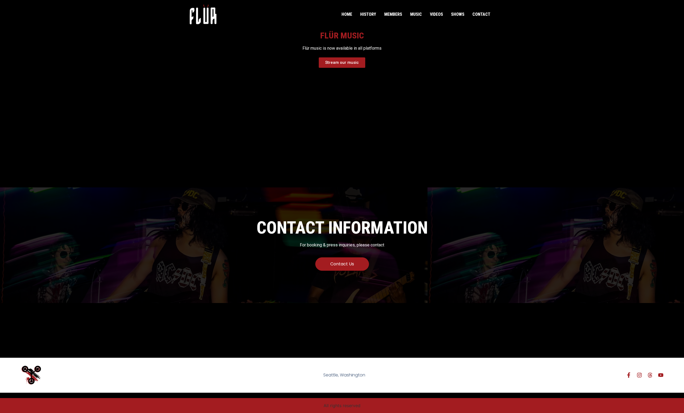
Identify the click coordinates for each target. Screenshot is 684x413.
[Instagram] (639, 375)
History (368, 14)
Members (393, 14)
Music (416, 14)
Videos (436, 14)
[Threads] (650, 375)
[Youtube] (660, 375)
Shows (457, 14)
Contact (481, 14)
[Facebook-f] (628, 375)
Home (346, 14)
